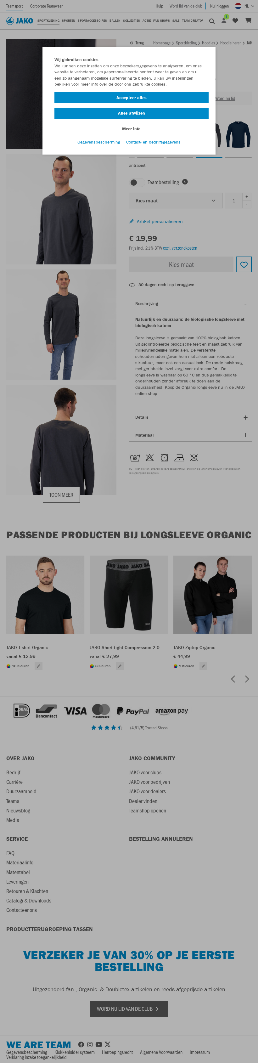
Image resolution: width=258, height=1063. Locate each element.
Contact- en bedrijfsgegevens (153, 142)
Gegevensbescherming (98, 142)
